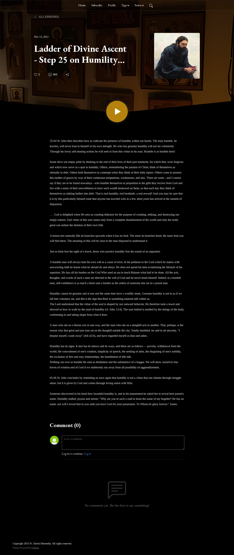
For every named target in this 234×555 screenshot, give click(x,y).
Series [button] (138, 5)
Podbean (35, 548)
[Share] (68, 74)
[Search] (151, 5)
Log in (87, 454)
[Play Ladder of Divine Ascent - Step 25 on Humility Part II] (117, 111)
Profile (112, 5)
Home (82, 5)
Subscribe (96, 5)
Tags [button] (124, 5)
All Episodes (48, 16)
